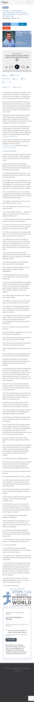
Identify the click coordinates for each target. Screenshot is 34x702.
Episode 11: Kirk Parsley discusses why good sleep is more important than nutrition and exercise (15, 13)
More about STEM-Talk (17, 589)
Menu (31, 2)
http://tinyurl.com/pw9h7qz (9, 147)
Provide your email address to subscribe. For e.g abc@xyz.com (17, 625)
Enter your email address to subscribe (14, 618)
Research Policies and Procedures (21, 668)
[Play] (17, 67)
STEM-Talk (5, 7)
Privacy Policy (7, 668)
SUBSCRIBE (11, 639)
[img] (17, 60)
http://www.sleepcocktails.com (10, 136)
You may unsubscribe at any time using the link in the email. (17, 635)
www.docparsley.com (7, 145)
